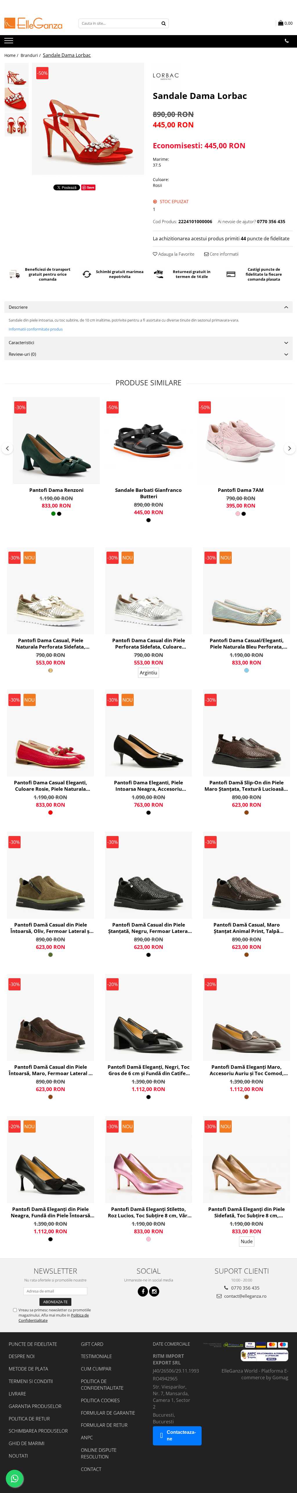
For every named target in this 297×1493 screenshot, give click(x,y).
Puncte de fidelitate (33, 1344)
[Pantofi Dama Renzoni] (56, 440)
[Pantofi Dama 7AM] (240, 440)
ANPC (87, 1437)
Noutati (18, 1456)
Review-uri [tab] (22, 354)
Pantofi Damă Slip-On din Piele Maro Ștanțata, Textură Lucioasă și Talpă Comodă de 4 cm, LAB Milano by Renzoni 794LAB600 (246, 785)
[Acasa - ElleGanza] (33, 23)
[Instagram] (154, 1291)
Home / (11, 55)
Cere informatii (223, 254)
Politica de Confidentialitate (102, 1384)
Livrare (17, 1394)
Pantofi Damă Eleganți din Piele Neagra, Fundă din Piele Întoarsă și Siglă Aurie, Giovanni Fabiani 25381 (50, 1212)
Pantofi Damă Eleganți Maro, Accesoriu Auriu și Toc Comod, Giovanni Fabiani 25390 (247, 1070)
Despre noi (22, 1356)
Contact (91, 1469)
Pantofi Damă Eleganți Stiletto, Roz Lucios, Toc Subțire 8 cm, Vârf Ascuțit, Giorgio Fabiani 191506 (148, 1212)
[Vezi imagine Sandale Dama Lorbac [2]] (17, 124)
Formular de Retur (104, 1425)
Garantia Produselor (35, 1406)
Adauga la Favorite (175, 254)
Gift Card (92, 1344)
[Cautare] (163, 23)
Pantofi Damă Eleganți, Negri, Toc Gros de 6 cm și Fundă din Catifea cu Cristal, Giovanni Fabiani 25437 (149, 1070)
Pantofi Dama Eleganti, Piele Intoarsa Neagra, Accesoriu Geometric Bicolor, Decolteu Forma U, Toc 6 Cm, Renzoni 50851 (148, 785)
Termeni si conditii (31, 1381)
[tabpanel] (88, 119)
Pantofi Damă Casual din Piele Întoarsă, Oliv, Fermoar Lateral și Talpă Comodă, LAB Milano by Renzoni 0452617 (50, 928)
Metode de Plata (28, 1369)
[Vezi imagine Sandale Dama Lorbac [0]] (17, 75)
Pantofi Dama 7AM (241, 490)
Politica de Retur (29, 1419)
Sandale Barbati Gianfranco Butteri (148, 493)
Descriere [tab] (18, 307)
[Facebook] (143, 1291)
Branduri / (31, 55)
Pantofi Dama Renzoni (56, 490)
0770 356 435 (245, 1288)
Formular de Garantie (108, 1413)
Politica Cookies (100, 1400)
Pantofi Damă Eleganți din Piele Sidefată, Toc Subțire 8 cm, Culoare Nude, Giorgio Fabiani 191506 (246, 1212)
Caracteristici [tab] (21, 342)
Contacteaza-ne (181, 1435)
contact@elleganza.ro (245, 1296)
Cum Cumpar (96, 1369)
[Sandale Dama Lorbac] (88, 119)
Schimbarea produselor (38, 1431)
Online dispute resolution (99, 1453)
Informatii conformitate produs (36, 329)
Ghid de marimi (26, 1443)
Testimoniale (96, 1356)
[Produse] (9, 42)
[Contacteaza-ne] (287, 41)
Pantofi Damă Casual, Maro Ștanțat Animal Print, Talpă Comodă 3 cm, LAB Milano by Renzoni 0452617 (246, 928)
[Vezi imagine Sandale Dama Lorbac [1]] (17, 100)
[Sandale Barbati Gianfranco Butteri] (148, 440)
